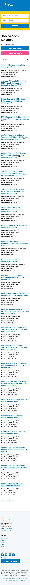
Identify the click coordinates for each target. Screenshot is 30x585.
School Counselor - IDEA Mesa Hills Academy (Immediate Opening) (13, 101)
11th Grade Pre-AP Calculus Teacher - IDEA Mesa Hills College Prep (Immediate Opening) (14, 173)
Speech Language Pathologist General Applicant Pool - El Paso (14, 467)
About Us (3, 540)
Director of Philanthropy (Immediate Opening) (10, 260)
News (2, 544)
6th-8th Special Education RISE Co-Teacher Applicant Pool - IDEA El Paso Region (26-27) (14, 384)
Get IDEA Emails (11, 561)
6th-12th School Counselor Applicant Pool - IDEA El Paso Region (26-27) (12, 277)
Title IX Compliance (13, 580)
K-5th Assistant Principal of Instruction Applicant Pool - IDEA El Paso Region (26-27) (15, 311)
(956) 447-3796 (7, 530)
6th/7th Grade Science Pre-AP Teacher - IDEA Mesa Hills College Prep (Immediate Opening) (14, 137)
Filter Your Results (15, 48)
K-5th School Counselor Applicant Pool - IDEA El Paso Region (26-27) (14, 294)
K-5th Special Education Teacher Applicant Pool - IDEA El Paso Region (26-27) (14, 365)
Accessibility (22, 580)
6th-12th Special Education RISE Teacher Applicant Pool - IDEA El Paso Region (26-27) (14, 329)
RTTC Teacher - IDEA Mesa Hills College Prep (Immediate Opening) (15, 118)
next (12, 501)
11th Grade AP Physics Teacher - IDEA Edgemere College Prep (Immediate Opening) (13, 191)
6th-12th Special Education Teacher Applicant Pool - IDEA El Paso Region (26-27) (14, 347)
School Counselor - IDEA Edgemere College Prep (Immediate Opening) (10, 209)
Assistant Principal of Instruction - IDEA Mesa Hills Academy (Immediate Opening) (14, 83)
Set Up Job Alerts (15, 53)
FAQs (2, 546)
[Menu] (25, 6)
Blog (2, 542)
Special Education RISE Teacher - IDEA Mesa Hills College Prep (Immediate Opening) (14, 155)
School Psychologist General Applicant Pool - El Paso (12, 485)
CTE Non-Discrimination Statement (11, 578)
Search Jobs (4, 538)
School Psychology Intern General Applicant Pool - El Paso (14, 401)
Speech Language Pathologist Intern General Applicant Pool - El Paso (14, 450)
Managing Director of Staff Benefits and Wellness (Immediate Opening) (14, 243)
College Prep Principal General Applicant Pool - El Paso (13, 433)
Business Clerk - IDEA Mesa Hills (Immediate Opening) (14, 226)
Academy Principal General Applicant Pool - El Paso (12, 417)
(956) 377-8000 (8, 528)
